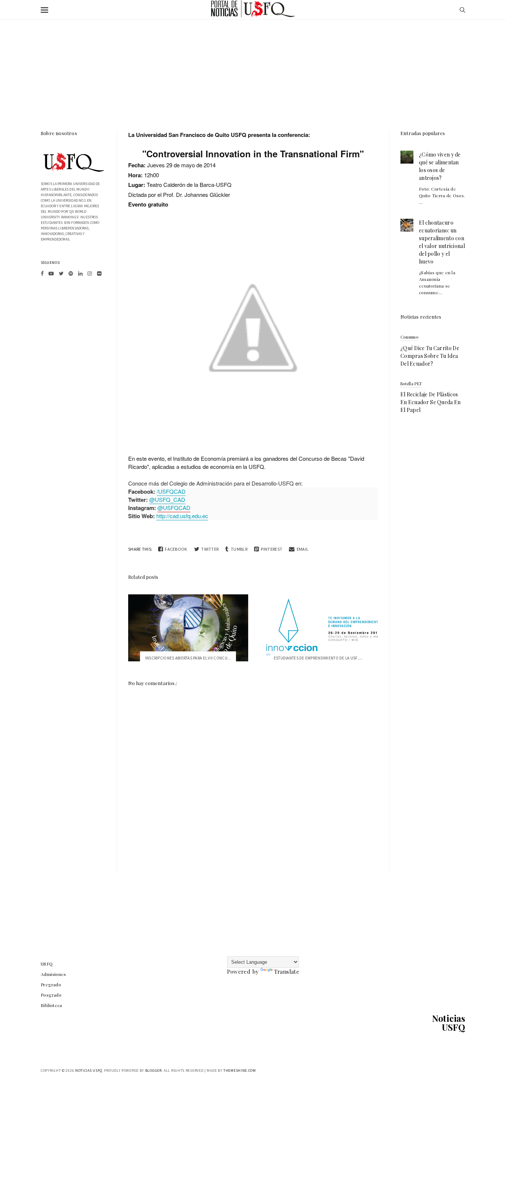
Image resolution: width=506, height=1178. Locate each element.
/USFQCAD (171, 491)
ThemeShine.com (239, 1070)
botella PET (411, 383)
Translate (286, 971)
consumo (409, 337)
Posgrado (51, 995)
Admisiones (53, 974)
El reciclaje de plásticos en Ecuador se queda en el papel (430, 402)
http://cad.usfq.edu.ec (182, 516)
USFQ (47, 964)
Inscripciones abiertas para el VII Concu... (188, 658)
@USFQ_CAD (167, 499)
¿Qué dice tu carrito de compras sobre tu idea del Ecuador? (429, 356)
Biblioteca (51, 1005)
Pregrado (51, 984)
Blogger (153, 1070)
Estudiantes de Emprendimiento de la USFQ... (319, 658)
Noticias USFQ (448, 1022)
